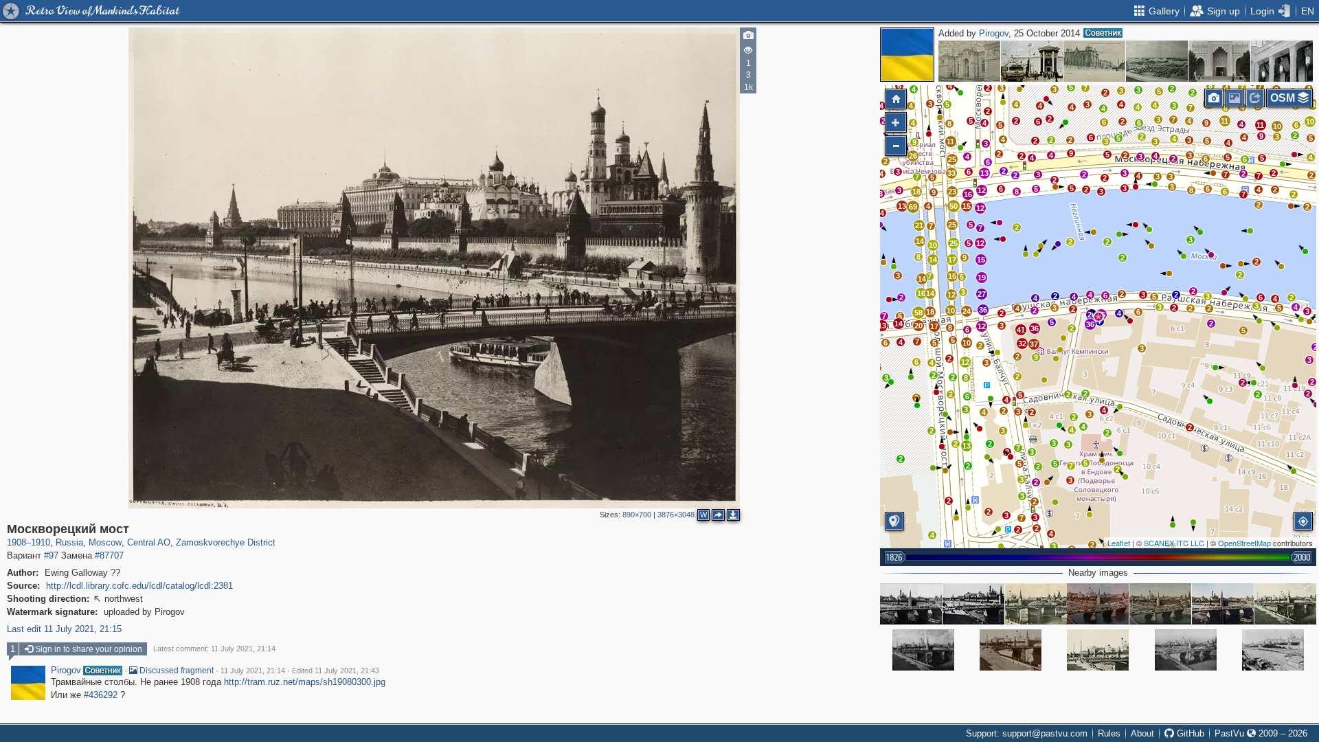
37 (1034, 344)
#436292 (100, 695)
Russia (69, 542)
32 (1022, 343)
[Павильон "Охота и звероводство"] (1032, 61)
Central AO (148, 542)
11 (1260, 125)
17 (952, 260)
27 (982, 294)
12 (965, 362)
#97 (51, 555)
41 (1021, 330)
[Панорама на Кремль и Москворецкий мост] (1098, 604)
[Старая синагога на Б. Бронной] (969, 61)
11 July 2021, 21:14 (253, 670)
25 (953, 243)
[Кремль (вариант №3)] (1223, 604)
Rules (1109, 733)
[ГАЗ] (1157, 61)
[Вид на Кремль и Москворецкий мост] (1186, 650)
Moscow (105, 542)
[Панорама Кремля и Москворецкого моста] (1160, 604)
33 (951, 173)
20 (918, 326)
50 (953, 206)
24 (966, 311)
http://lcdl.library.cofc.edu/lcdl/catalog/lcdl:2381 (139, 586)
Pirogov (993, 33)
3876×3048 (676, 514)
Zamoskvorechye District (225, 542)
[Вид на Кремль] (1285, 604)
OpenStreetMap (1244, 542)
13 (966, 446)
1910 (40, 542)
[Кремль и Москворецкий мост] (923, 650)
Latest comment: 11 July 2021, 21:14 (214, 648)
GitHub (1189, 733)
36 (1090, 324)
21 (919, 225)
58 (918, 312)
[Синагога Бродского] (1094, 61)
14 (920, 241)
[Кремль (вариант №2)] (973, 604)
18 (916, 192)
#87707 (109, 555)
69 (913, 207)
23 (952, 192)
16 (968, 194)
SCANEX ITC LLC (1174, 542)
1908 (16, 542)
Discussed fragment (175, 670)
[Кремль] (911, 604)
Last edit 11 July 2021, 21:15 (64, 629)
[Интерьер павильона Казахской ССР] (1282, 61)
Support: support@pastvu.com (1026, 733)
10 (966, 343)
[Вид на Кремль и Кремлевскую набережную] (1273, 650)
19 (982, 277)
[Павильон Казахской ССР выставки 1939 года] (1219, 61)
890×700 (636, 514)
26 (1091, 315)
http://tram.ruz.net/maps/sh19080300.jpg (304, 682)
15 (981, 260)
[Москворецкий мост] (1098, 317)
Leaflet (1118, 542)
